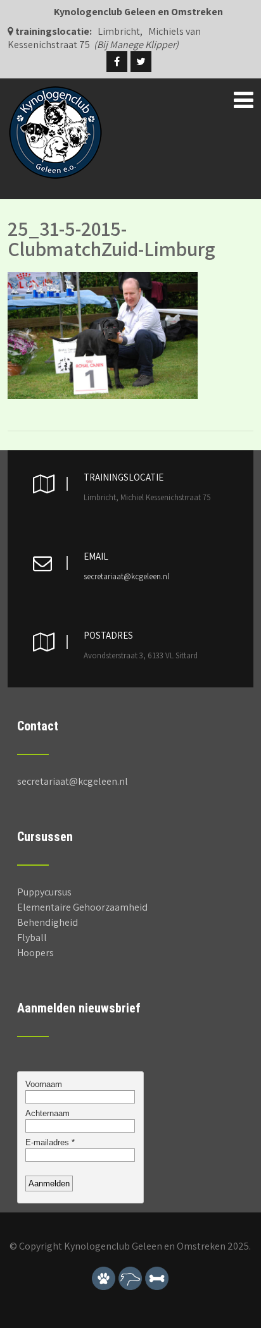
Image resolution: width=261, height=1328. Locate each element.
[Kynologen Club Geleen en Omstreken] (55, 91)
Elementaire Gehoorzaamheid (82, 907)
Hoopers (35, 952)
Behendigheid (47, 922)
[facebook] (116, 61)
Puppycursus (44, 892)
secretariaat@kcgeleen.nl (126, 576)
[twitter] (140, 61)
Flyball (32, 937)
